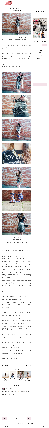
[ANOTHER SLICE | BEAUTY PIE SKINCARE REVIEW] (43, 24)
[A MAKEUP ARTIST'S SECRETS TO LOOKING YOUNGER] (43, 31)
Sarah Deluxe (7, 426)
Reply (3, 396)
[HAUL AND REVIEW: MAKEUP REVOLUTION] (36, 24)
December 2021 (40, 59)
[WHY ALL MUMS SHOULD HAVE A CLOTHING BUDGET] (36, 31)
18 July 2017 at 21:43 (9, 389)
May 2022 (40, 55)
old (29, 418)
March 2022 (39, 58)
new (5, 418)
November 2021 (40, 61)
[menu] (46, 3)
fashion (6, 365)
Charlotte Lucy (8, 388)
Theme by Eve (44, 426)
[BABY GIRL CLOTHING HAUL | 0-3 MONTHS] (36, 37)
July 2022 (40, 52)
